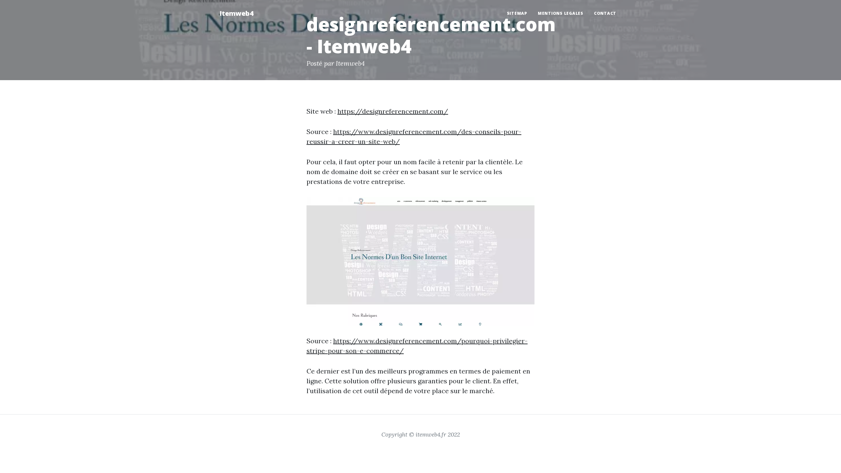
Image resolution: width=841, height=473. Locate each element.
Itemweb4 (236, 13)
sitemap (517, 13)
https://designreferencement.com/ (392, 111)
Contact (605, 13)
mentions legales (560, 13)
